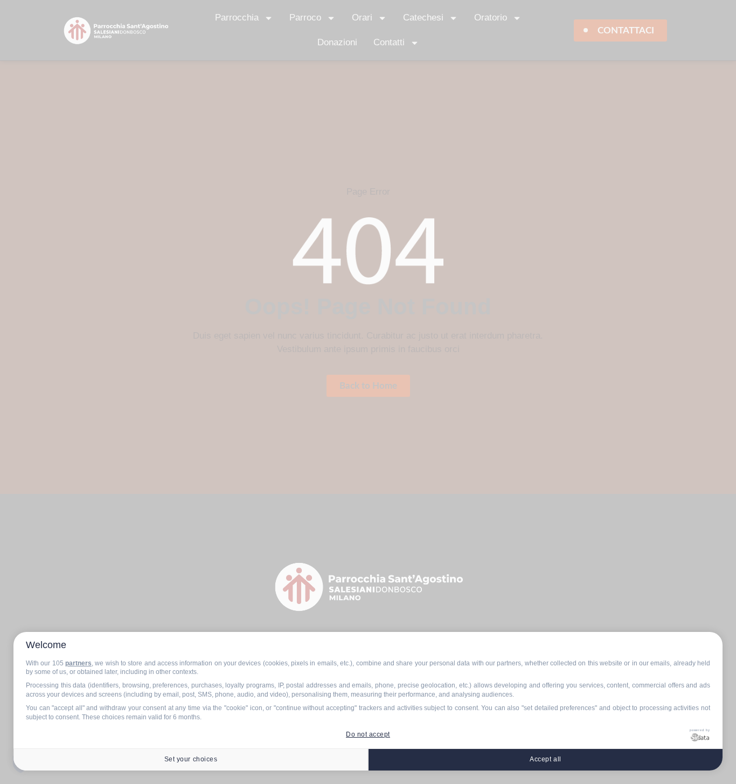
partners (78, 663)
